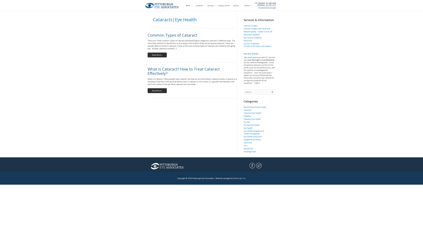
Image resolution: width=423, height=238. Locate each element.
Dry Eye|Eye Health (252, 125)
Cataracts (247, 110)
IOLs (245, 145)
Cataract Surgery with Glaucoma (257, 28)
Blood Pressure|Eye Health (255, 107)
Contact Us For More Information (257, 46)
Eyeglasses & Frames (252, 139)
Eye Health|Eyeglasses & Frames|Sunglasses (254, 132)
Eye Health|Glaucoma (253, 136)
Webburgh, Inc (239, 178)
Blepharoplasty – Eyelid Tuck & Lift (258, 31)
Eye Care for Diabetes (253, 37)
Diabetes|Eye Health (252, 119)
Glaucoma (248, 40)
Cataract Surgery (251, 25)
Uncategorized (250, 151)
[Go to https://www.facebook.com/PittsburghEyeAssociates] (252, 166)
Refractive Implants (252, 34)
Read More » (157, 55)
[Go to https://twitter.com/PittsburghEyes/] (259, 166)
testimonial (248, 148)
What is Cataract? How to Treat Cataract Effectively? (184, 71)
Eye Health (248, 128)
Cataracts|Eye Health (252, 113)
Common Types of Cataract (172, 35)
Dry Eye (247, 122)
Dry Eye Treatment (251, 43)
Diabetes (247, 116)
